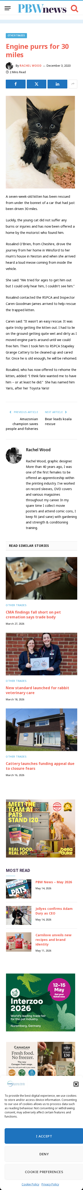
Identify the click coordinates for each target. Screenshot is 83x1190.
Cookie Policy (30, 1184)
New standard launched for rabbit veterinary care (37, 690)
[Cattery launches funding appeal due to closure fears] (41, 729)
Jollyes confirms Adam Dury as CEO (54, 910)
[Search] (74, 8)
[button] (76, 1084)
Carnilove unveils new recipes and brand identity (53, 939)
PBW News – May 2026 (54, 882)
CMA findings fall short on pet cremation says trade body (33, 615)
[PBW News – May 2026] (18, 889)
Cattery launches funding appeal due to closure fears (40, 766)
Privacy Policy (50, 1184)
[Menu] (8, 8)
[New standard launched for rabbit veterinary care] (41, 654)
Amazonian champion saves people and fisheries (22, 424)
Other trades (16, 35)
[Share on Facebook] (16, 84)
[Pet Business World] (42, 8)
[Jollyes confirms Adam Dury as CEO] (18, 915)
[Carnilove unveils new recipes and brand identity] (18, 942)
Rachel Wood (31, 66)
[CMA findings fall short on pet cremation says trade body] (41, 578)
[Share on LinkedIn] (57, 84)
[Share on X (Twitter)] (37, 84)
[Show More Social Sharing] (72, 84)
